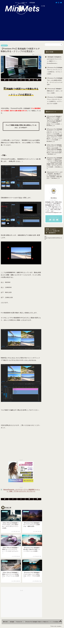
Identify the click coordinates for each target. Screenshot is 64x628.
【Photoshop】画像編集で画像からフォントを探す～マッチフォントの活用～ (54, 118)
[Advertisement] (32, 29)
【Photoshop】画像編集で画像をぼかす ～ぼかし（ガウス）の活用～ (54, 91)
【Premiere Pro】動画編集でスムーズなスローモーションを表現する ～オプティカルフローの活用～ (54, 100)
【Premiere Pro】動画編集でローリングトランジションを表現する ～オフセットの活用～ (54, 71)
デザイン (35, 6)
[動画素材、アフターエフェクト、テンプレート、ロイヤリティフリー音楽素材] (21, 491)
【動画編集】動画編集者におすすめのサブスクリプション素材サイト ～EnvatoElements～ (54, 60)
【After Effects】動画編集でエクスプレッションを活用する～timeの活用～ (54, 146)
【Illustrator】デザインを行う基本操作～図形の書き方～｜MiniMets (54, 177)
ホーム (17, 2)
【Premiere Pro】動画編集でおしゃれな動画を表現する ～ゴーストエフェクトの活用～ (54, 81)
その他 (43, 6)
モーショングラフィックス (23, 6)
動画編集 (32, 2)
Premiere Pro (4, 45)
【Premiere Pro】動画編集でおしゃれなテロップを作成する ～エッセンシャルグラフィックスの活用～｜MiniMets (54, 138)
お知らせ (24, 2)
